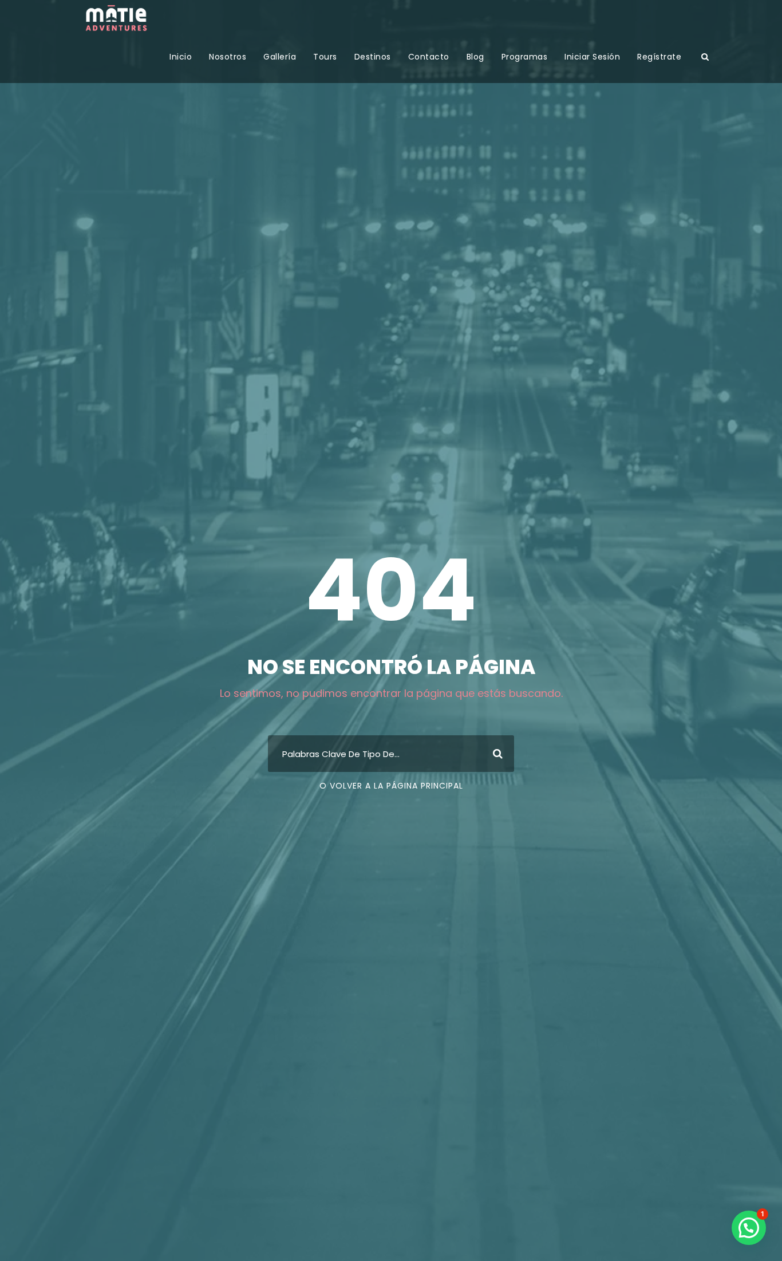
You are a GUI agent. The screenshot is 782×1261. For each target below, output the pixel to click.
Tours (325, 56)
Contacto (428, 56)
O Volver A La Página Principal (391, 785)
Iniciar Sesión (592, 56)
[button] (749, 1228)
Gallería (279, 56)
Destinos (372, 56)
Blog (475, 56)
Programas (524, 56)
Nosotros (227, 56)
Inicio (180, 56)
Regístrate (659, 56)
